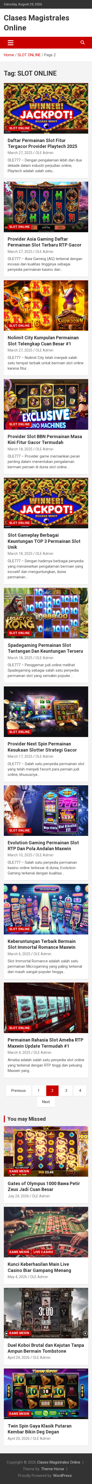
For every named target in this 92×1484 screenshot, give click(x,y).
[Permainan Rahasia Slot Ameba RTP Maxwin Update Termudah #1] (46, 1008)
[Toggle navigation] (10, 43)
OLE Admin (44, 153)
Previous (18, 1090)
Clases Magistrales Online (58, 1462)
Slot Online (19, 128)
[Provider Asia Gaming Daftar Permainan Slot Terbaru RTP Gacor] (46, 206)
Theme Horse (52, 1469)
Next (46, 1102)
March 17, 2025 (20, 756)
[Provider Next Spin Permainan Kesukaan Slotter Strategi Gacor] (46, 711)
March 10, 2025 (20, 855)
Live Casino (43, 1252)
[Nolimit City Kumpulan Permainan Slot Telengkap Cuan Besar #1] (46, 305)
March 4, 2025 (19, 1052)
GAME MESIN (19, 1171)
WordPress (62, 1475)
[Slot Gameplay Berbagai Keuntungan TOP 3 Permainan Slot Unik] (46, 503)
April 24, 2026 (19, 1358)
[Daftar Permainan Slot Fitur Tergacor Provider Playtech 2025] (46, 108)
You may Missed (26, 1119)
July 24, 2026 (18, 1196)
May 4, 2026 (17, 1277)
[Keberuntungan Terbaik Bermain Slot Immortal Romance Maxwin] (46, 909)
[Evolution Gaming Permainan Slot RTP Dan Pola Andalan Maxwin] (46, 810)
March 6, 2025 (19, 954)
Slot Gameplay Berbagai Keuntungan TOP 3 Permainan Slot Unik (44, 541)
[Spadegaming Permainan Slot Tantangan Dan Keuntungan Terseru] (46, 613)
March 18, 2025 (20, 449)
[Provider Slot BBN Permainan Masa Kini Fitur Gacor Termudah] (46, 404)
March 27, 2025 (20, 153)
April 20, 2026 (19, 1438)
